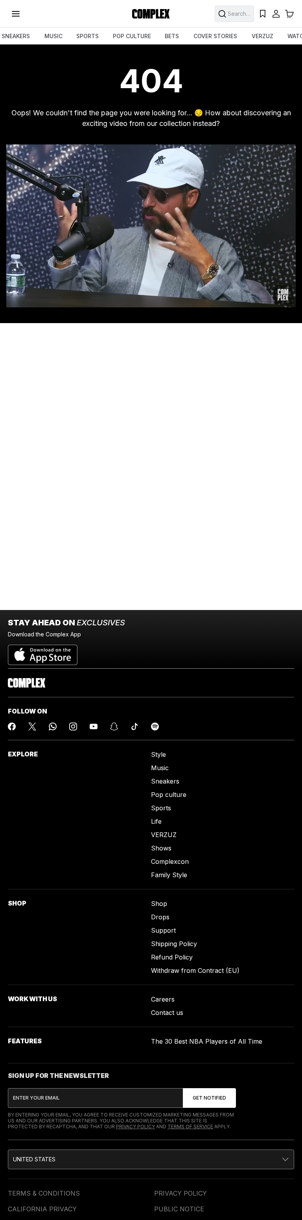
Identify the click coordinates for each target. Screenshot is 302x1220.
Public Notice (179, 1209)
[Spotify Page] (155, 726)
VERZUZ (262, 36)
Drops (160, 917)
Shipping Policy (174, 944)
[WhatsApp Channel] (53, 726)
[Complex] (151, 13)
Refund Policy (172, 957)
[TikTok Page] (134, 726)
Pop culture (168, 795)
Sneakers (165, 781)
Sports (161, 808)
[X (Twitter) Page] (32, 726)
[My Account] (276, 13)
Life (156, 821)
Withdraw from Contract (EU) (195, 970)
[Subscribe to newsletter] (209, 1098)
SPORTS (87, 36)
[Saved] (262, 13)
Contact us (167, 1013)
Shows (161, 848)
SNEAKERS (16, 36)
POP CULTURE (132, 36)
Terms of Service (190, 1126)
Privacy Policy (135, 1126)
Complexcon (170, 861)
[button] (151, 1159)
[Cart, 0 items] (289, 13)
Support (163, 930)
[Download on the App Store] (42, 652)
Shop (159, 904)
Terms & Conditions (44, 1193)
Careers (163, 999)
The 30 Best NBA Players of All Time (206, 1041)
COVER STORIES (215, 36)
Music (160, 768)
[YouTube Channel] (94, 726)
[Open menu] (16, 14)
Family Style (169, 875)
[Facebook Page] (12, 726)
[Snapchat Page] (114, 726)
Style (158, 754)
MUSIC (53, 36)
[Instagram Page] (73, 726)
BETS (172, 36)
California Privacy (42, 1209)
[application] (151, 225)
